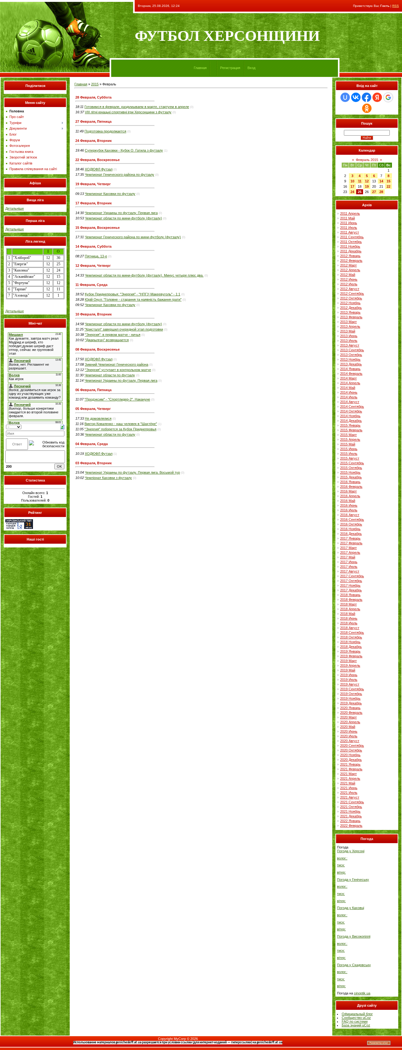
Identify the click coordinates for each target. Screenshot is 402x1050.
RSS (395, 6)
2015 (95, 84)
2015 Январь (350, 425)
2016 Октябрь (351, 524)
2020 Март (348, 717)
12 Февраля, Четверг (93, 265)
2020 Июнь (348, 731)
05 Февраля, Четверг (93, 409)
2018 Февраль (351, 599)
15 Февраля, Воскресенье (97, 227)
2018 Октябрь (351, 637)
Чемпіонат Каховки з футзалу (108, 478)
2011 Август (349, 232)
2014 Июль (348, 397)
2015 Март (348, 435)
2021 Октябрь (351, 807)
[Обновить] (62, 426)
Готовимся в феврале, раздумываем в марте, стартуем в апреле (136, 107)
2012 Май (347, 275)
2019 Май (347, 670)
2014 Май (347, 388)
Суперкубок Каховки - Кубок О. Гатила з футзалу (124, 150)
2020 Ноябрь (350, 755)
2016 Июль (348, 510)
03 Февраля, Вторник (93, 463)
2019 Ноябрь (350, 698)
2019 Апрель (350, 665)
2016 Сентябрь (352, 519)
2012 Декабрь (351, 308)
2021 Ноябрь (350, 811)
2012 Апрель (350, 270)
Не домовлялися (98, 418)
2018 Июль (348, 623)
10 (352, 181)
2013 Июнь (348, 336)
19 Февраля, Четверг (93, 184)
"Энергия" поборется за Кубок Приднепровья (120, 429)
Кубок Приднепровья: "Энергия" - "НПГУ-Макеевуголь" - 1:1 (132, 294)
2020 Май (347, 727)
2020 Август (349, 741)
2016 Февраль (351, 486)
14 (381, 181)
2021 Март (348, 774)
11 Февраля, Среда (91, 285)
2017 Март (348, 548)
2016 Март (348, 491)
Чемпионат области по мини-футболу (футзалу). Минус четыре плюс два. (144, 275)
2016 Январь (350, 482)
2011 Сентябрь (352, 237)
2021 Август (349, 797)
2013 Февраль (351, 317)
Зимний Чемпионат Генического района (116, 364)
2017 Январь (350, 538)
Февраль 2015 (367, 160)
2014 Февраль (351, 373)
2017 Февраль (351, 543)
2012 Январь (350, 256)
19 (367, 186)
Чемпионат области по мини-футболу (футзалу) (123, 218)
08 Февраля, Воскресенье (97, 349)
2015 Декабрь (351, 477)
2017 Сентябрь (352, 576)
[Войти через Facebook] (366, 97)
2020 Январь (350, 708)
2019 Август (349, 684)
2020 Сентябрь (352, 745)
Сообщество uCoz (356, 1018)
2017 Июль (348, 566)
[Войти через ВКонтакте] (356, 97)
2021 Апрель (350, 778)
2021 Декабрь (351, 816)
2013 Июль (348, 340)
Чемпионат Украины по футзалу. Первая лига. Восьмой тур (132, 472)
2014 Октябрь (351, 411)
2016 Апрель (350, 496)
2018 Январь (350, 595)
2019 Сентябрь (352, 689)
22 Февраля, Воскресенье (97, 160)
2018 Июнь (348, 618)
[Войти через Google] (388, 97)
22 (388, 186)
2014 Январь (350, 369)
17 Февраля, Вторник (93, 203)
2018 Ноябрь (350, 642)
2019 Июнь (348, 675)
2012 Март (348, 265)
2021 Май (347, 783)
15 (388, 181)
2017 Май (347, 557)
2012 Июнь (348, 279)
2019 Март (348, 661)
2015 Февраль (351, 430)
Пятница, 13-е (96, 256)
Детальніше (14, 208)
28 (381, 192)
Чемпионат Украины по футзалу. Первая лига (121, 213)
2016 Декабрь (351, 534)
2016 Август (349, 515)
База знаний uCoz (356, 1025)
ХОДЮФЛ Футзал (98, 169)
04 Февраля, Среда (91, 444)
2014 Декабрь (351, 421)
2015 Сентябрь (352, 463)
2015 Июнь (348, 449)
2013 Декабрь (351, 364)
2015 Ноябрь (350, 472)
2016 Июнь (348, 505)
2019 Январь (350, 651)
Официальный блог (357, 1014)
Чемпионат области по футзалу (109, 375)
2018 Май (347, 614)
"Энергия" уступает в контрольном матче (118, 370)
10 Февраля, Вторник (93, 314)
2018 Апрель (350, 609)
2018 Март (348, 604)
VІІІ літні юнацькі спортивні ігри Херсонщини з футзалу (128, 112)
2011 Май (347, 218)
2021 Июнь (348, 788)
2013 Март (348, 322)
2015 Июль (348, 453)
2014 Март (348, 378)
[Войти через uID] (345, 97)
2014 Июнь (348, 392)
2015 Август (349, 458)
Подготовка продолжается (105, 131)
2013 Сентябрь (352, 350)
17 (352, 186)
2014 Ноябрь (350, 416)
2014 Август (349, 402)
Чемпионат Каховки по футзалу (110, 194)
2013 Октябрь (351, 355)
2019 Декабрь (351, 703)
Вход (251, 68)
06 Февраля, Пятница (93, 390)
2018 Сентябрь (352, 632)
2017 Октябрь (351, 581)
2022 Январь (350, 821)
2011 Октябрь (351, 242)
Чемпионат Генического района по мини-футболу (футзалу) (133, 237)
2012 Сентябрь (352, 293)
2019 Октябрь (351, 694)
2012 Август (349, 289)
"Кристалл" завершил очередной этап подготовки (123, 329)
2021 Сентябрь (352, 802)
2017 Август (349, 571)
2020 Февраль (351, 712)
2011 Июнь (348, 223)
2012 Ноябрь (350, 303)
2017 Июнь (348, 562)
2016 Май (347, 501)
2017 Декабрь (351, 590)
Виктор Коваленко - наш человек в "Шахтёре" (120, 424)
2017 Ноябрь (350, 585)
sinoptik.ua (362, 993)
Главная (200, 68)
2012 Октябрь (351, 298)
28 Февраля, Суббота (93, 97)
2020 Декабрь (351, 760)
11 (359, 181)
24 (352, 192)
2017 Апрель (350, 552)
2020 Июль (348, 736)
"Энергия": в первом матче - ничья (112, 335)
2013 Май (347, 331)
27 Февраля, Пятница (93, 121)
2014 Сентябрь (352, 406)
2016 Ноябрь (350, 529)
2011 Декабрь (350, 251)
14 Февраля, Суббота (93, 246)
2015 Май (347, 444)
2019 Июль (348, 679)
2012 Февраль (351, 260)
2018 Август (349, 628)
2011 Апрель (350, 213)
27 (374, 192)
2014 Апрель (350, 383)
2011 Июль (348, 227)
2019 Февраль (351, 656)
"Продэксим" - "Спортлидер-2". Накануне (117, 399)
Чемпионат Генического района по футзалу (119, 174)
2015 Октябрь (351, 468)
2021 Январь (350, 764)
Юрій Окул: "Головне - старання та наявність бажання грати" (133, 299)
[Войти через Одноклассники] (367, 108)
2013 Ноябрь (350, 359)
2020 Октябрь (351, 750)
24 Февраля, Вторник (93, 141)
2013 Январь (350, 312)
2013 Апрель (350, 326)
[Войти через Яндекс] (377, 97)
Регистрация (230, 68)
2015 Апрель (350, 439)
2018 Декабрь (351, 647)
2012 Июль (348, 284)
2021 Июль (348, 792)
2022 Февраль (351, 825)
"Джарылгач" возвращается (107, 340)
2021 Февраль (351, 769)
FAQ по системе (355, 1021)
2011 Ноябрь (350, 246)
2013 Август (349, 345)
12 (367, 181)
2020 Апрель (350, 722)
